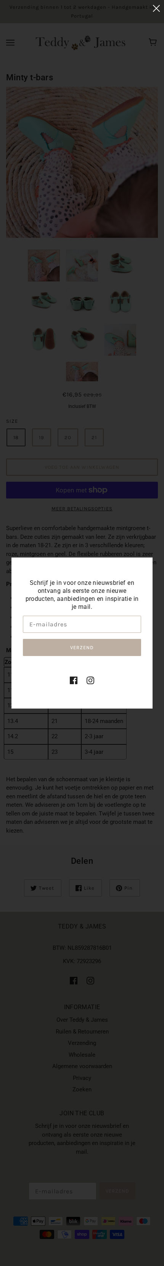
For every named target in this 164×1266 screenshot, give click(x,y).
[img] (73, 680)
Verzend (82, 647)
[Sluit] (156, 8)
